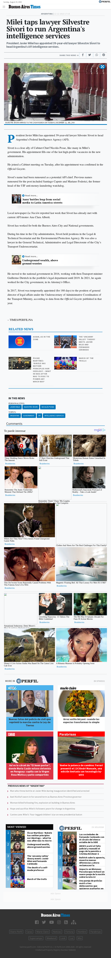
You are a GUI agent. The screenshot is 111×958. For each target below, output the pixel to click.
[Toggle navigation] (4, 6)
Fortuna (69, 931)
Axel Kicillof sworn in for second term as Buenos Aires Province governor (46, 796)
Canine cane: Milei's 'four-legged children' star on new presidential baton (46, 814)
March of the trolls (86, 359)
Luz (71, 938)
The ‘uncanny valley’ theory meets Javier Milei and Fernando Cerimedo (87, 343)
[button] (102, 67)
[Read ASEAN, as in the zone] (20, 337)
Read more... (31, 195)
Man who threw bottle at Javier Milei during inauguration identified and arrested (49, 790)
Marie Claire (43, 931)
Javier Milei (15, 407)
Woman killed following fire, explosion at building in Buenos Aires (42, 802)
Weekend (51, 938)
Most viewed (16, 827)
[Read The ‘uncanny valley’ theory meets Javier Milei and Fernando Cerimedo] (65, 337)
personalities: (17, 403)
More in (10, 681)
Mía (80, 938)
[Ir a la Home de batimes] (55, 915)
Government (28, 415)
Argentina (14, 415)
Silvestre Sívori (31, 407)
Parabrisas (95, 931)
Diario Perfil (16, 931)
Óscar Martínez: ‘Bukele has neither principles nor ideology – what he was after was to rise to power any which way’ (42, 370)
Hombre (82, 931)
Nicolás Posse (48, 407)
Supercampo (36, 938)
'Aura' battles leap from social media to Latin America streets (42, 201)
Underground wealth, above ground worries (40, 262)
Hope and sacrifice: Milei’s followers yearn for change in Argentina (42, 808)
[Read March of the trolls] (65, 358)
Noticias (57, 931)
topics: (12, 412)
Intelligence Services (54, 415)
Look (62, 938)
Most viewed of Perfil (81, 828)
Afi (39, 415)
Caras (29, 931)
